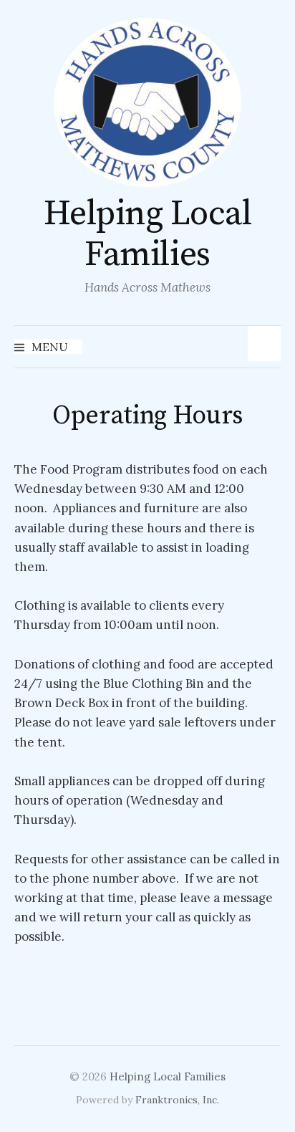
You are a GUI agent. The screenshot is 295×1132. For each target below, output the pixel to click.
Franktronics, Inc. (177, 1099)
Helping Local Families (148, 235)
